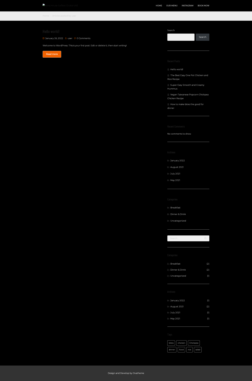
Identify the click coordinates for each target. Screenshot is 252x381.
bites (171, 343)
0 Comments (83, 38)
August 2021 (177, 167)
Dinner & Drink (178, 214)
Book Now (203, 5)
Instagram (187, 5)
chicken (181, 343)
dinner (172, 349)
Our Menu (171, 5)
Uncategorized (178, 221)
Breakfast (175, 207)
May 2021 (175, 180)
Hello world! (51, 31)
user (70, 38)
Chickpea (193, 343)
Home (159, 5)
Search (171, 30)
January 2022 (177, 160)
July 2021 (175, 173)
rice (189, 349)
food (181, 349)
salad (197, 349)
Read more (52, 54)
